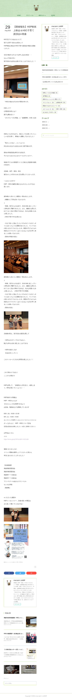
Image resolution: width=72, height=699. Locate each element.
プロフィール (29, 15)
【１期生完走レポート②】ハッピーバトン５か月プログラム (20, 649)
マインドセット (48, 102)
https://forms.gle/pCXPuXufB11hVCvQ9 (16, 439)
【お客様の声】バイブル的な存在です (52, 82)
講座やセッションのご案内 (51, 99)
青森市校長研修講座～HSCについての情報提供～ (17, 618)
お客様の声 (60, 102)
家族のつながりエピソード (51, 106)
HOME (19, 15)
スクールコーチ (48, 109)
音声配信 (46, 96)
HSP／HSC (60, 109)
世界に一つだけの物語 (50, 93)
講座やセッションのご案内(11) (10, 562)
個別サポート (42, 15)
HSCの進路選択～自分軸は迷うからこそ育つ (16, 633)
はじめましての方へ (49, 112)
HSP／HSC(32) (20, 562)
